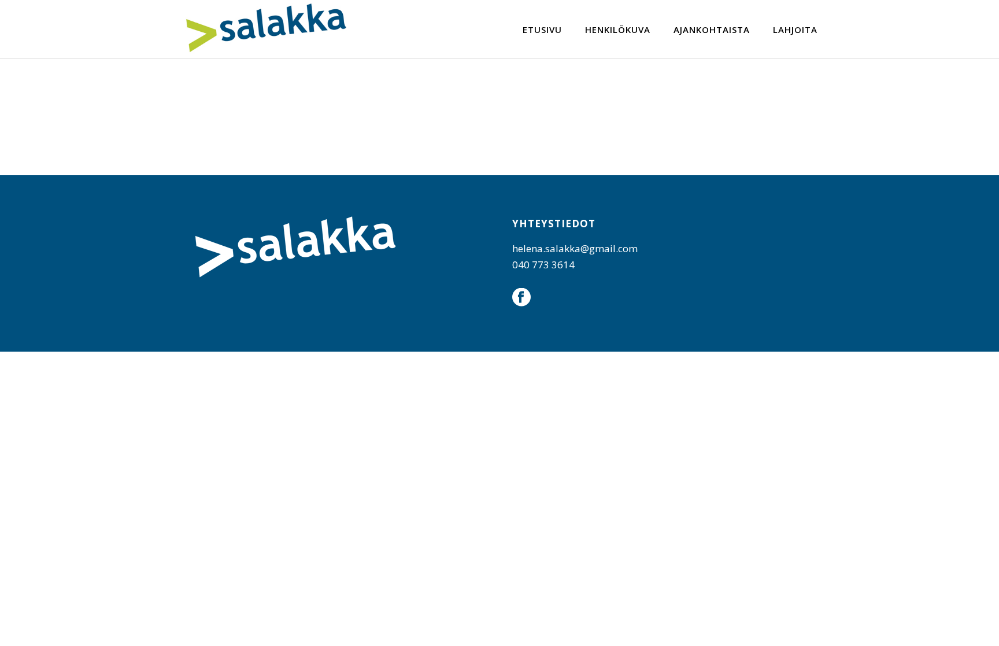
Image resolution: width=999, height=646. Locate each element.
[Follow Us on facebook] (521, 298)
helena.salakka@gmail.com (575, 248)
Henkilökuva (617, 29)
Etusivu (542, 29)
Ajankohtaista (712, 29)
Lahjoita (795, 29)
